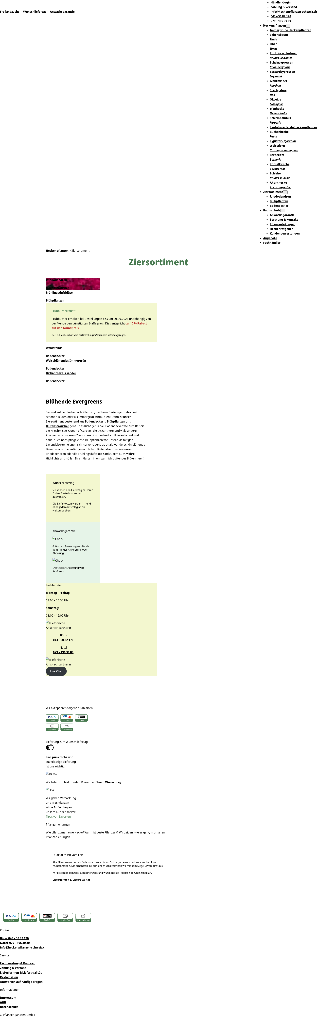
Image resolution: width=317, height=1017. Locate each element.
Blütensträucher (57, 426)
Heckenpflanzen (274, 25)
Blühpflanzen (116, 421)
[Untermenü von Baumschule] (282, 210)
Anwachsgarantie (62, 12)
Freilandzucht (9, 12)
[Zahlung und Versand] (47, 918)
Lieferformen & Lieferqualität (71, 879)
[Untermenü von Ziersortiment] (285, 192)
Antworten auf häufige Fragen (21, 982)
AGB (3, 1002)
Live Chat (56, 671)
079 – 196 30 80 (63, 652)
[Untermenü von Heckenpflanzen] (288, 26)
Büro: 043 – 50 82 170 (14, 938)
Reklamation (9, 977)
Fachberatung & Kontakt (17, 963)
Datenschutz (9, 1007)
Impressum (8, 998)
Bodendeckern (95, 421)
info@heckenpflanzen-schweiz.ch (23, 947)
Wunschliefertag (35, 12)
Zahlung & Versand (13, 968)
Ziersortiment (273, 192)
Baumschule (271, 210)
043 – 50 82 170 (63, 640)
